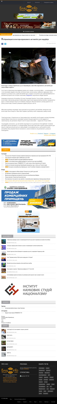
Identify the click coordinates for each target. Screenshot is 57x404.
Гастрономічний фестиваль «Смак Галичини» (15, 308)
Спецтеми (53, 401)
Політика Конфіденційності (20, 399)
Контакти (37, 2)
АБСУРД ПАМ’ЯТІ (10, 347)
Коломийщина (42, 386)
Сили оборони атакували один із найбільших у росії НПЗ (17, 157)
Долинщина (50, 391)
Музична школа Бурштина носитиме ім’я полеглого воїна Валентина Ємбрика (22, 175)
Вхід (11, 399)
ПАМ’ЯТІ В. (9, 352)
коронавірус (41, 368)
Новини (18, 401)
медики (48, 384)
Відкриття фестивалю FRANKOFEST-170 (13, 312)
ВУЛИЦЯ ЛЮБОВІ (10, 341)
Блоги (40, 401)
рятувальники (42, 384)
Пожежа (51, 377)
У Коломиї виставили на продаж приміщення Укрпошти (19, 159)
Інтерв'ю (25, 401)
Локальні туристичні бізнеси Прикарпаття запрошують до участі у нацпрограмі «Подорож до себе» (25, 251)
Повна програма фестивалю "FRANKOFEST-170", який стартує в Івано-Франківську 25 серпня (25, 163)
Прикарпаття (41, 370)
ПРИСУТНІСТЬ (9, 335)
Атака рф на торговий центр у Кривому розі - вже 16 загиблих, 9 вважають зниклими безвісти (27, 167)
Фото (30, 401)
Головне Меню (29, 31)
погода (45, 382)
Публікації (46, 401)
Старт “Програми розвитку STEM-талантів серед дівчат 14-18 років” (20, 257)
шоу (47, 388)
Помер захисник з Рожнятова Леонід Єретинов (15, 177)
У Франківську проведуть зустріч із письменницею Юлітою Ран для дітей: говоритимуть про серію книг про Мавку (28, 239)
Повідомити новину (48, 2)
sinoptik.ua (8, 322)
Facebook (40, 133)
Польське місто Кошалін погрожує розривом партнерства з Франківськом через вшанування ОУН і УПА (28, 155)
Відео (35, 401)
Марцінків (52, 388)
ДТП (49, 375)
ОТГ (51, 386)
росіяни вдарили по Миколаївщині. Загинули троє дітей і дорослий (21, 171)
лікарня (40, 377)
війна (45, 391)
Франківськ (47, 372)
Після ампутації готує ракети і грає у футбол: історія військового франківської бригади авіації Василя (27, 179)
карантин (48, 370)
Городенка (45, 393)
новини (47, 368)
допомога (52, 379)
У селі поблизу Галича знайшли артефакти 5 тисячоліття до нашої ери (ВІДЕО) (23, 161)
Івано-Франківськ (42, 375)
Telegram (45, 133)
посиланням (26, 368)
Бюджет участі (42, 388)
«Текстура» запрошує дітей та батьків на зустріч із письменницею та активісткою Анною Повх (25, 245)
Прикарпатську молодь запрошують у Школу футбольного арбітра (19, 263)
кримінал (46, 377)
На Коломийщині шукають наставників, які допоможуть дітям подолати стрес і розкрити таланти (25, 274)
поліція (40, 379)
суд (47, 386)
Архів (28, 2)
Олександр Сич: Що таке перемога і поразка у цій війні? (17, 329)
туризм (40, 391)
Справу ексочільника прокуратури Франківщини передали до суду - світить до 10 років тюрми (26, 165)
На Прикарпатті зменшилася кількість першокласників (17, 173)
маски (40, 393)
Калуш (53, 384)
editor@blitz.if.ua (11, 376)
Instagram (52, 133)
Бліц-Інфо (41, 372)
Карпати (40, 382)
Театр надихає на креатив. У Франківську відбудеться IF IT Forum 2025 (20, 269)
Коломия (46, 379)
